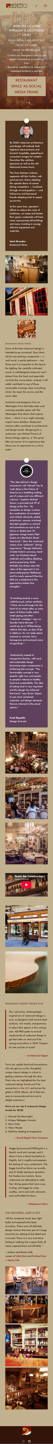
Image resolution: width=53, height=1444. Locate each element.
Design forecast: (18, 721)
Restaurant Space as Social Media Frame (26, 86)
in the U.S (24, 1088)
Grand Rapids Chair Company (32, 1137)
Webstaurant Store (38, 1204)
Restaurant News (18, 244)
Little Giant (21, 1256)
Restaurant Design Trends (18, 343)
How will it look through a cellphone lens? (26, 30)
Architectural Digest (37, 1055)
